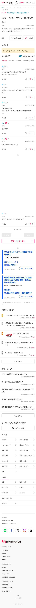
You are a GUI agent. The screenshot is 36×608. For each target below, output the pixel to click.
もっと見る (18, 361)
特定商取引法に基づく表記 (8, 577)
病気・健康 (5, 455)
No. (3, 66)
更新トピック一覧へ (18, 241)
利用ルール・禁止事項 (7, 520)
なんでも (4, 440)
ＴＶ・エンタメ (6, 445)
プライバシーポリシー (7, 570)
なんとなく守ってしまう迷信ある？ (18, 13)
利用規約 (4, 567)
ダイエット (5, 461)
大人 (3, 472)
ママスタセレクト (6, 584)
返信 (5, 79)
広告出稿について (6, 556)
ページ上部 (18, 598)
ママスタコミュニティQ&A (9, 523)
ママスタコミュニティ (7, 587)
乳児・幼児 (5, 487)
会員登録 (21, 2)
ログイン (28, 2)
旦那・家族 (5, 450)
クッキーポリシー (6, 573)
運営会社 (4, 559)
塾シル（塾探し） (6, 591)
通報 (3, 38)
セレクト (4, 503)
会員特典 (4, 553)
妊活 (3, 482)
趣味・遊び (5, 466)
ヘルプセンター (6, 550)
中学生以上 (5, 493)
